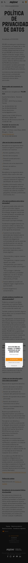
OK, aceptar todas (14, 359)
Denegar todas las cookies (14, 362)
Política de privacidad (14, 354)
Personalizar (14, 365)
